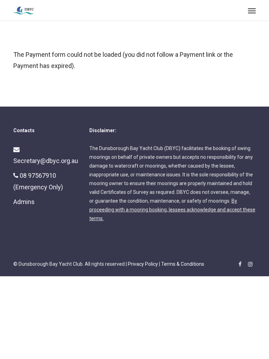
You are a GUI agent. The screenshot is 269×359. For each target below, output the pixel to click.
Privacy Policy (143, 264)
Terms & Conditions (182, 264)
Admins (24, 201)
